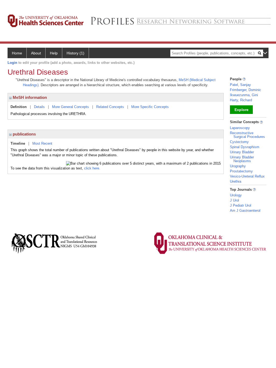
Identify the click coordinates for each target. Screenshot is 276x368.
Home (17, 53)
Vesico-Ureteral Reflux (247, 176)
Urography (238, 166)
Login (12, 63)
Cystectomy (239, 142)
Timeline (18, 143)
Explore (241, 109)
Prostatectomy (241, 171)
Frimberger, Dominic (245, 90)
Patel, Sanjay (240, 85)
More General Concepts (70, 107)
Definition (19, 107)
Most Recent (42, 143)
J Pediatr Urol (240, 205)
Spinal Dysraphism (244, 147)
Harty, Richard (241, 100)
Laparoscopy (240, 128)
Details (39, 107)
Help (54, 53)
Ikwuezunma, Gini (244, 95)
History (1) (75, 53)
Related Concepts (110, 107)
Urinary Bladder (242, 152)
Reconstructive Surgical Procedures (247, 135)
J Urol (234, 200)
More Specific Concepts (150, 107)
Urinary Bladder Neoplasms (242, 159)
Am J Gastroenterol (245, 211)
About (36, 53)
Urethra (235, 181)
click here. (92, 168)
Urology (236, 195)
